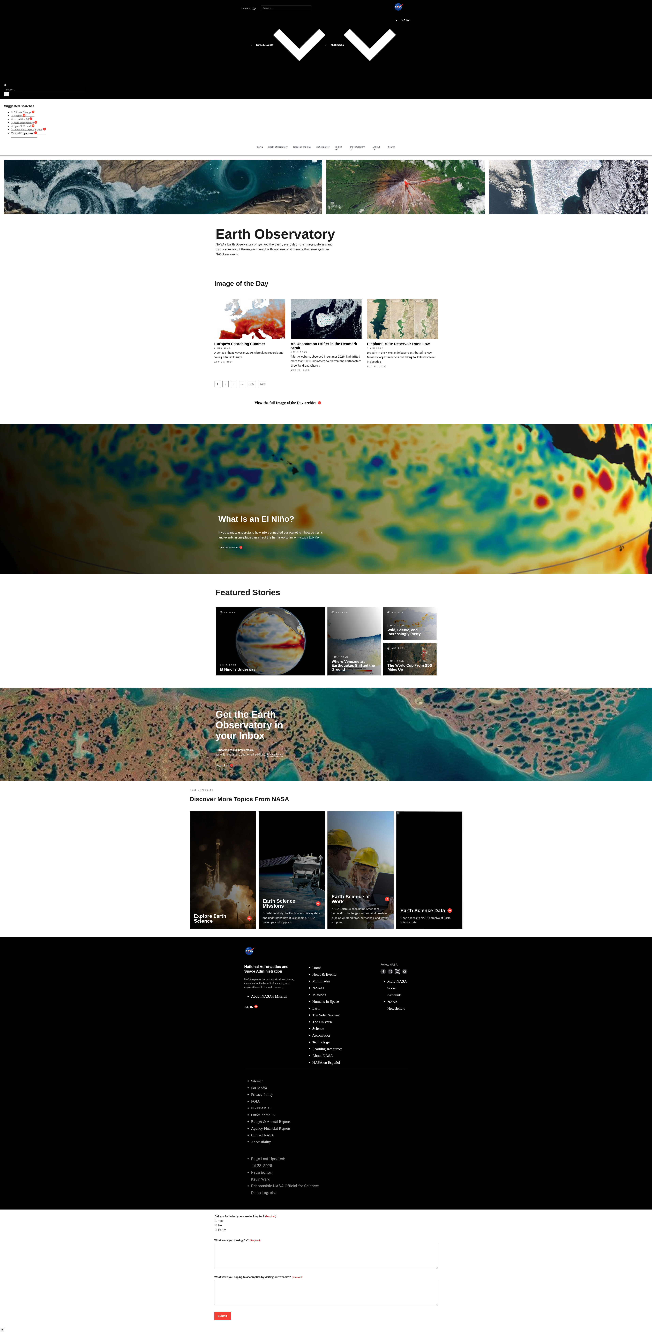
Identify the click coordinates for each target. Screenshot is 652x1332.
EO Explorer (322, 146)
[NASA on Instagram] (390, 971)
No (220, 1225)
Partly (222, 1229)
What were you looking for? (237, 1240)
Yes (220, 1220)
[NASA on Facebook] (383, 971)
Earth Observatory (278, 146)
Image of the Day (302, 146)
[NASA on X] (397, 971)
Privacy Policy (275, 754)
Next (262, 383)
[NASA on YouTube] (404, 971)
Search (391, 146)
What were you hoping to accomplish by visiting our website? (258, 1277)
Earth (260, 146)
